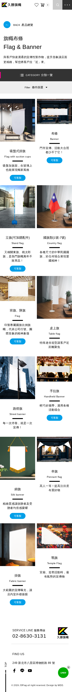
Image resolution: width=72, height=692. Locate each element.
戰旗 (54, 558)
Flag (17, 316)
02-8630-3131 (29, 636)
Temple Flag (54, 563)
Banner (54, 139)
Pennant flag (54, 476)
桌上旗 (54, 328)
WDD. (60, 685)
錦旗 (18, 489)
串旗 (54, 471)
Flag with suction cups (17, 156)
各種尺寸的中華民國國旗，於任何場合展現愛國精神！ (54, 256)
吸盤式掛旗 (18, 151)
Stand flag (18, 243)
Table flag (54, 333)
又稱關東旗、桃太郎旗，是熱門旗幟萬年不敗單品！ (17, 256)
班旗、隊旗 (18, 310)
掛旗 (18, 575)
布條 (54, 133)
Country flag (54, 243)
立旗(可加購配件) (18, 237)
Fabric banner (17, 581)
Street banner (17, 414)
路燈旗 (17, 408)
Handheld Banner (54, 396)
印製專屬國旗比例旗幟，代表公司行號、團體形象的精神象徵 (17, 329)
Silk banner (17, 494)
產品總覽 (23, 24)
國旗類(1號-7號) (54, 237)
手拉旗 (54, 391)
